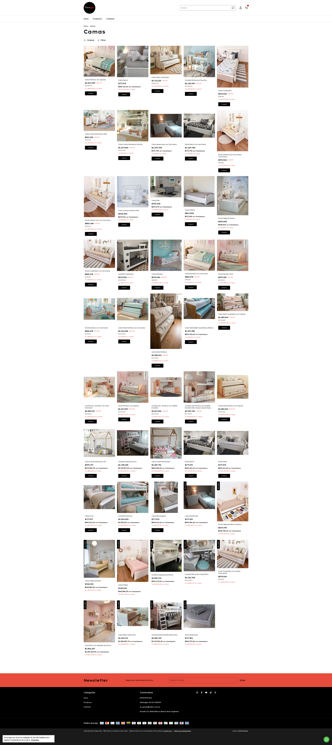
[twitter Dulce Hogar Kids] (215, 692)
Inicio (86, 19)
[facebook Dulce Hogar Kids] (202, 692)
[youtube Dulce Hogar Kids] (206, 692)
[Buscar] (232, 7)
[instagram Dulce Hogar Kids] (197, 692)
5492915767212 (146, 698)
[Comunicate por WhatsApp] (326, 739)
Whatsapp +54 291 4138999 (150, 702)
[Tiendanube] (240, 731)
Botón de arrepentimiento (182, 731)
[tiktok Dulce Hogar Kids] (211, 692)
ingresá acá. (167, 731)
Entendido (35, 740)
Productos (97, 19)
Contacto (110, 19)
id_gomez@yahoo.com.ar (150, 707)
